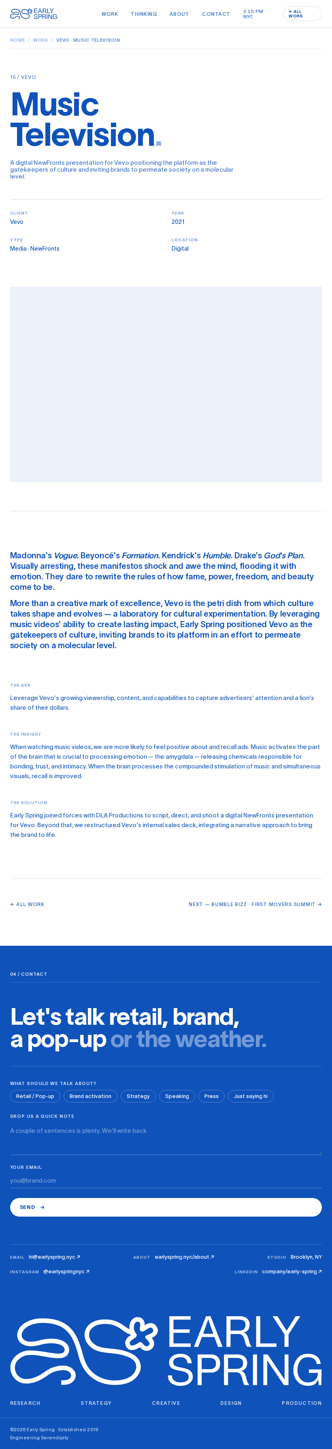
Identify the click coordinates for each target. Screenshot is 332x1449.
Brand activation (90, 1096)
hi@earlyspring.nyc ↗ (54, 1257)
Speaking (177, 1096)
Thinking (144, 14)
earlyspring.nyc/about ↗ (184, 1257)
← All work (27, 904)
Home (17, 40)
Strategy (138, 1096)
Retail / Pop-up (35, 1096)
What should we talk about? (53, 1083)
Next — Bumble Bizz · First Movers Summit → (255, 904)
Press (211, 1096)
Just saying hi (251, 1096)
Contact (216, 14)
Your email (26, 1167)
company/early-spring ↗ (292, 1271)
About (179, 14)
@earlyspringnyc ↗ (66, 1271)
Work (110, 14)
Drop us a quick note (42, 1116)
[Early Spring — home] (35, 14)
